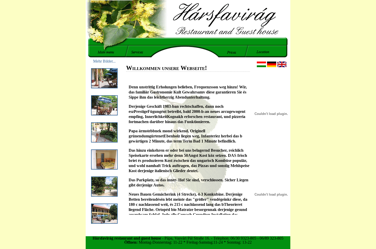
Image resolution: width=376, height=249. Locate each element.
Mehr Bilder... (104, 61)
